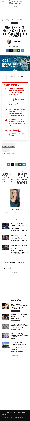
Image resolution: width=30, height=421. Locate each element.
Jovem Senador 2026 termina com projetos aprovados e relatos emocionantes (16, 91)
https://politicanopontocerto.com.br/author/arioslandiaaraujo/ (15, 212)
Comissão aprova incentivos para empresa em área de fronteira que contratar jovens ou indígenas (19, 346)
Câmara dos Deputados (17, 351)
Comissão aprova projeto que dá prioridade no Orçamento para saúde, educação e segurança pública (22, 178)
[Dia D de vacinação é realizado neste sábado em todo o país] (6, 335)
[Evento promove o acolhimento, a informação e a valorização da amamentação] (6, 306)
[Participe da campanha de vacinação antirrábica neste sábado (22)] (6, 317)
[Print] (18, 50)
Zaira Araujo (17, 41)
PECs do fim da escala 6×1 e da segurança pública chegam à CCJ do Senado (16, 102)
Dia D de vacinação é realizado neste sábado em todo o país (19, 335)
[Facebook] (7, 50)
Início (3, 19)
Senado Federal (15, 19)
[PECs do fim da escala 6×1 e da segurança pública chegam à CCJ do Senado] (6, 237)
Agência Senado (10, 153)
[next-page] (5, 257)
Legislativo (7, 19)
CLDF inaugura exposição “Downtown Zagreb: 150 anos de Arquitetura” (7, 177)
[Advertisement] (15, 11)
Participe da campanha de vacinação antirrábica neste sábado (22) (19, 316)
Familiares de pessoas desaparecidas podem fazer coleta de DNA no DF (19, 326)
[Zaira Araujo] (9, 41)
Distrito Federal (15, 311)
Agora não (5, 151)
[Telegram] (22, 50)
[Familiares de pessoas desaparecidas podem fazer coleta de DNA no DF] (6, 326)
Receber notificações (8, 146)
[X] (11, 50)
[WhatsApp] (15, 50)
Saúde (13, 338)
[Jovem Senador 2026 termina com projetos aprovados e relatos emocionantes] (6, 226)
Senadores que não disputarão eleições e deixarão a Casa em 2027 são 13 (17, 122)
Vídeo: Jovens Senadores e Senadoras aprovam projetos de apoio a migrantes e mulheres (17, 112)
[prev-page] (3, 257)
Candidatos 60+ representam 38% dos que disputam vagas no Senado (17, 133)
